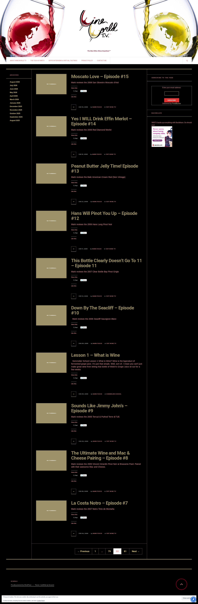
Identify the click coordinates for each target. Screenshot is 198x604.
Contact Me (101, 60)
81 (125, 551)
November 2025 (16, 110)
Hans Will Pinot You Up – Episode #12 (104, 216)
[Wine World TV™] (99, 26)
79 (109, 551)
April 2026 (14, 96)
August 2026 (15, 82)
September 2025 (16, 117)
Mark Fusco (97, 107)
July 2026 (13, 85)
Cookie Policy (41, 600)
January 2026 (15, 103)
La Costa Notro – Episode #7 (99, 503)
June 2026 (14, 89)
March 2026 (14, 99)
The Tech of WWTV (37, 60)
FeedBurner (176, 103)
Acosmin (51, 585)
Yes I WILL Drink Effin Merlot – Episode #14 (101, 121)
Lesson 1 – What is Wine (95, 355)
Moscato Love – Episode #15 (99, 76)
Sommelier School (113, 394)
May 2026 (13, 92)
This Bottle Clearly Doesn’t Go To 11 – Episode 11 (106, 263)
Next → (136, 551)
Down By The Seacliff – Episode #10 (102, 310)
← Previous (83, 551)
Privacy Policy (87, 60)
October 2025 (15, 113)
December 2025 (16, 106)
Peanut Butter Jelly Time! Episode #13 (104, 168)
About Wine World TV (18, 60)
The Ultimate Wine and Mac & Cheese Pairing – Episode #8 (100, 455)
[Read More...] (73, 107)
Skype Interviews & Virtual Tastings (63, 60)
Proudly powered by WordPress (21, 585)
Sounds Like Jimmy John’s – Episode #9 (99, 408)
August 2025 (15, 120)
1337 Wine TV (111, 107)
